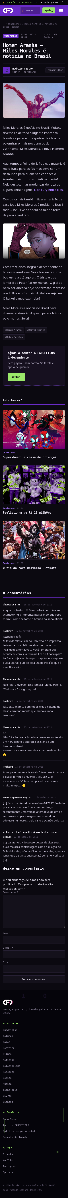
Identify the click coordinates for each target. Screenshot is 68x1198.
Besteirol (9, 1048)
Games (6, 1042)
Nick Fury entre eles (48, 190)
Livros (7, 1096)
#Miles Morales (14, 337)
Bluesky (8, 1154)
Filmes (7, 1054)
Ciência (8, 1102)
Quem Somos (10, 1119)
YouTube (8, 1160)
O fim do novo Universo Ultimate (29, 568)
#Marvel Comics (36, 330)
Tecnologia (10, 1090)
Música (7, 1084)
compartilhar (55, 70)
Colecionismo (11, 1066)
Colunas (8, 1036)
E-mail (8, 948)
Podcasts (9, 1072)
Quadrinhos (10, 36)
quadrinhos (14, 24)
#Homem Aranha (13, 330)
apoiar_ (16, 376)
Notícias (9, 1060)
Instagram (9, 1166)
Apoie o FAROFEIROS (16, 1125)
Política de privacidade (19, 1131)
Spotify (8, 1172)
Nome (7, 933)
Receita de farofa (15, 1137)
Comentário (10, 892)
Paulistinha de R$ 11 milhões (27, 512)
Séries (7, 1078)
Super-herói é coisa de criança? (29, 457)
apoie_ (49, 10)
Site (5, 962)
